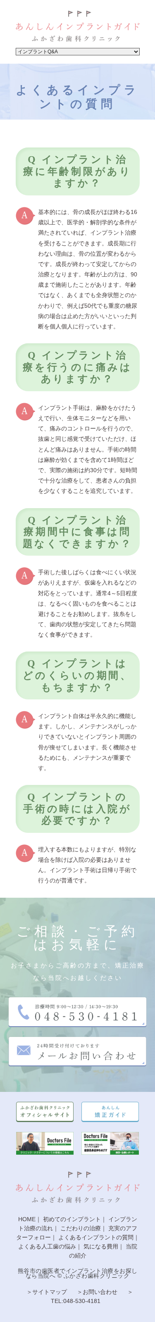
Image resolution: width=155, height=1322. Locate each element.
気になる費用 (100, 1246)
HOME (27, 1219)
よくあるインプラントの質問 (96, 1237)
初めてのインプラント (72, 1219)
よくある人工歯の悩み (47, 1246)
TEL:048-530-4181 (75, 1301)
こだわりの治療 (80, 1228)
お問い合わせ (100, 1292)
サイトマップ (49, 1292)
